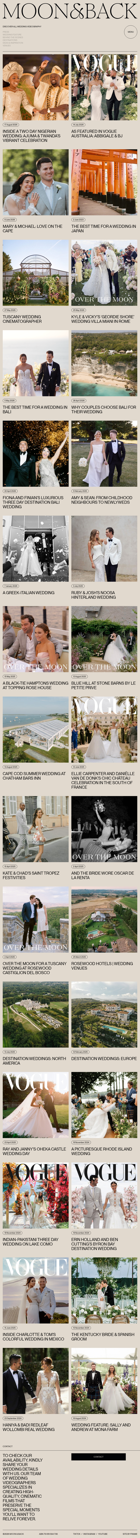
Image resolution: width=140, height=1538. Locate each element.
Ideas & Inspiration (13, 43)
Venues (7, 45)
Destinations (10, 40)
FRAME (133, 1534)
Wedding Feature (12, 34)
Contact (98, 1457)
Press (6, 32)
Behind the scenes (13, 37)
